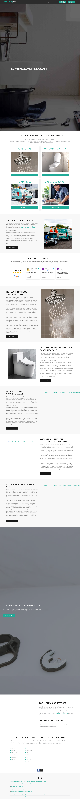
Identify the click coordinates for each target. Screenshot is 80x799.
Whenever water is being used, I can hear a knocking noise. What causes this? (26, 796)
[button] (69, 273)
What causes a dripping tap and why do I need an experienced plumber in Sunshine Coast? (28, 781)
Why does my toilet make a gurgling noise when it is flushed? (23, 789)
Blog (48, 2)
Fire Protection (37, 2)
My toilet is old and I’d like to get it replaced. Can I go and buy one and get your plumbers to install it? (30, 794)
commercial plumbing (28, 226)
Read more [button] (29, 277)
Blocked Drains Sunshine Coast (25, 182)
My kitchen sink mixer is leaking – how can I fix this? (21, 784)
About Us (44, 2)
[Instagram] (41, 770)
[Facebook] (38, 770)
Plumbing (24, 2)
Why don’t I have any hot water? (17, 786)
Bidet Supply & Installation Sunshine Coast (55, 149)
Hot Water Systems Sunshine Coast (24, 149)
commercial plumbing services (62, 713)
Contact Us (52, 2)
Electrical (30, 2)
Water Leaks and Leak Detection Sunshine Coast (55, 182)
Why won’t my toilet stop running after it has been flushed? (22, 791)
